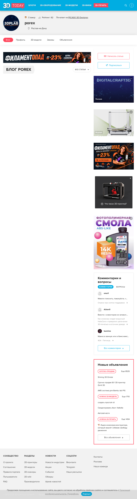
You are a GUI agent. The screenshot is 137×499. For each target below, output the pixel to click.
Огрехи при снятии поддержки (111, 303)
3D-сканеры (30, 472)
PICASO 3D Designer (78, 17)
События (49, 472)
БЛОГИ (32, 5)
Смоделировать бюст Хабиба (110, 408)
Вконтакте (71, 462)
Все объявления (112, 437)
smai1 (106, 293)
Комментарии (105, 287)
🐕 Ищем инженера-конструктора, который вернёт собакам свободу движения (113, 428)
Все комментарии (112, 348)
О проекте (8, 462)
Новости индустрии (54, 462)
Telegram (70, 467)
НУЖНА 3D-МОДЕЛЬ (108, 397)
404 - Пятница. (104, 340)
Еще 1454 (126, 419)
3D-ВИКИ (86, 5)
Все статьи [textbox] (80, 69)
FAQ (5, 481)
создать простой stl (106, 402)
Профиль (20, 40)
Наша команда (101, 466)
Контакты (98, 457)
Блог (8, 40)
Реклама (8, 59)
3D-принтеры (30, 462)
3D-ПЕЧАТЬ (100, 5)
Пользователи (10, 476)
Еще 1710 (126, 396)
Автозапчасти (104, 413)
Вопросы (120, 287)
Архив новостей (53, 481)
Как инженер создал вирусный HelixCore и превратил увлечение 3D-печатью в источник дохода (112, 321)
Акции (48, 467)
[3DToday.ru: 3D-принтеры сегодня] (13, 7)
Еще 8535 (125, 371)
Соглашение (9, 467)
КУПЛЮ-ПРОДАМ (106, 371)
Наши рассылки (74, 472)
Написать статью (115, 56)
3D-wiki (27, 476)
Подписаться (115, 65)
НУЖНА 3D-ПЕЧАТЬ (107, 419)
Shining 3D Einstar (105, 377)
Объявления (66, 40)
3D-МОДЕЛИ (71, 5)
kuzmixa (107, 331)
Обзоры (49, 476)
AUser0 (107, 309)
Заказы (50, 40)
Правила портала (11, 472)
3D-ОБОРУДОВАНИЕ (50, 5)
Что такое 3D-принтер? (116, 203)
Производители (32, 481)
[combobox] (82, 69)
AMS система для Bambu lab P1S (111, 390)
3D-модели (36, 40)
